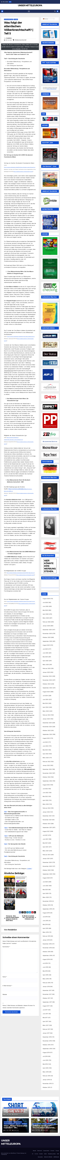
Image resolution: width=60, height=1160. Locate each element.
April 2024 (46, 707)
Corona (36, 1153)
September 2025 (47, 641)
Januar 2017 (46, 1033)
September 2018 (47, 955)
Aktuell (34, 1150)
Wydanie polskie (52, 1153)
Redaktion (9, 38)
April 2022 (46, 800)
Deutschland (17, 1107)
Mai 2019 (45, 924)
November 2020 (47, 866)
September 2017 (47, 1002)
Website (5, 994)
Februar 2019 (46, 936)
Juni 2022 (45, 792)
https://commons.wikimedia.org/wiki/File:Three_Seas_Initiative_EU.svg (21, 336)
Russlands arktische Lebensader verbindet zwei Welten (44, 1112)
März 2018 (46, 979)
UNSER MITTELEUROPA (30, 5)
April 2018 (45, 975)
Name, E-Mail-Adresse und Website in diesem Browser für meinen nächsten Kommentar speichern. (19, 1006)
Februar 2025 (46, 668)
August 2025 (46, 645)
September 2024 (47, 688)
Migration (18, 1123)
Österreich (24, 1123)
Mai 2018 (45, 971)
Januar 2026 (46, 625)
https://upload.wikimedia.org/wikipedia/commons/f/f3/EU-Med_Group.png (21, 572)
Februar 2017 (46, 1029)
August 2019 (46, 913)
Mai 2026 (45, 610)
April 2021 (45, 847)
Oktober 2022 (46, 777)
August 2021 (46, 831)
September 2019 (47, 909)
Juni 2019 (45, 920)
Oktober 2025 (46, 637)
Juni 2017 (45, 1013)
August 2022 (46, 785)
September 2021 (47, 827)
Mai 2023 (45, 750)
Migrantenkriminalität (9, 1123)
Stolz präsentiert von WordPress (8, 1153)
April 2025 (46, 660)
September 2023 (47, 734)
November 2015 (47, 1083)
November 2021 (47, 819)
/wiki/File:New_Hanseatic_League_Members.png (13, 439)
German (46, 18)
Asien (44, 1107)
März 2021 (46, 850)
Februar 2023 (46, 761)
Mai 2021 (45, 843)
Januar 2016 (46, 1079)
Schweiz (52, 1150)
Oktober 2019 (46, 905)
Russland (48, 1107)
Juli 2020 (45, 882)
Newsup (22, 1153)
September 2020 (47, 874)
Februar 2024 (46, 715)
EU (32, 1153)
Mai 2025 (45, 657)
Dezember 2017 (47, 990)
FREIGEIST (15, 1114)
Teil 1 (5, 811)
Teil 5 (5, 856)
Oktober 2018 (46, 951)
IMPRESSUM (56, 1157)
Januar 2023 (46, 765)
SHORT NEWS (23, 1107)
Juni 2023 (45, 746)
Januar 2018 (46, 986)
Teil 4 (5, 844)
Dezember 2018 (47, 944)
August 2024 (46, 691)
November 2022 (47, 773)
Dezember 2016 (47, 1037)
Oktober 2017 (46, 998)
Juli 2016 (45, 1056)
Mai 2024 (45, 703)
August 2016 (46, 1052)
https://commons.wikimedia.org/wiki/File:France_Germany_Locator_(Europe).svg (19, 167)
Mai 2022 (45, 796)
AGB (58, 1153)
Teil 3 (5, 836)
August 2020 (46, 878)
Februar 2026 (46, 622)
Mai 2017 (45, 1017)
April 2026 (46, 614)
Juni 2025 (45, 653)
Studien (15, 19)
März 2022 (46, 804)
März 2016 (46, 1072)
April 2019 (45, 928)
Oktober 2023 (46, 730)
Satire (45, 1153)
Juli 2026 (45, 602)
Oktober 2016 (46, 1044)
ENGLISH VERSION (48, 1157)
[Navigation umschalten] (29, 11)
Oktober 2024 (47, 684)
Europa (57, 1150)
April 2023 (46, 753)
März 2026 (46, 618)
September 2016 (47, 1048)
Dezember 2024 (47, 676)
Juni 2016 (45, 1060)
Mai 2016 (45, 1064)
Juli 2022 (45, 788)
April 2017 (45, 1021)
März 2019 (46, 932)
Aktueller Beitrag (8, 19)
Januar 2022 (46, 812)
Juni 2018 (45, 967)
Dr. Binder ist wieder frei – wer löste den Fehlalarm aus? (28, 917)
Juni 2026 (45, 606)
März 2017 (46, 1025)
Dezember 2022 (47, 769)
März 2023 (46, 757)
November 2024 (47, 680)
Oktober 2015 (46, 1087)
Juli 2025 (45, 649)
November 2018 (47, 947)
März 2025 (46, 664)
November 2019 (47, 901)
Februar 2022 (46, 808)
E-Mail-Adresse (7, 985)
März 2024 (46, 711)
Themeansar (4, 1154)
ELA (43, 1114)
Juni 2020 (45, 885)
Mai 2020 (45, 889)
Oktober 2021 (46, 823)
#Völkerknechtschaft (20, 40)
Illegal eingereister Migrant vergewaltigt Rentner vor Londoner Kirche (15, 1112)
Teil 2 (5, 827)
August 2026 (46, 598)
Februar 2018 (46, 982)
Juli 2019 (45, 916)
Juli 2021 (45, 835)
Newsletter (40, 1157)
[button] (55, 11)
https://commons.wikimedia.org (12, 437)
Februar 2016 (46, 1075)
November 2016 (47, 1041)
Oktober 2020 (46, 870)
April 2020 (46, 893)
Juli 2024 (45, 695)
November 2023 (47, 726)
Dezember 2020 (47, 862)
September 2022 (47, 781)
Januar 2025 (46, 672)
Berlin (44, 1123)
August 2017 (46, 1006)
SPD (55, 1123)
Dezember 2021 (47, 816)
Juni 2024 (45, 699)
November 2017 (47, 994)
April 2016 (45, 1068)
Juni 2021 (45, 839)
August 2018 (46, 959)
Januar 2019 (46, 940)
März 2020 (46, 897)
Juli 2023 (45, 742)
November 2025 (47, 633)
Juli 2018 (45, 963)
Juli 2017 (45, 1010)
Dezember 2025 (47, 629)
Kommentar (6, 946)
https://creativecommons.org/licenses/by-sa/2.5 (23, 171)
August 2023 (46, 738)
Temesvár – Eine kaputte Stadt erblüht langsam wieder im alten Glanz (12, 918)
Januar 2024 (46, 719)
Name (5, 977)
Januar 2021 (46, 858)
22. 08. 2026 (8, 1114)
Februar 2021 (46, 854)
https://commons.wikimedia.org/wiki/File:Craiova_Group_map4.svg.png (21, 601)
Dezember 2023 (47, 722)
